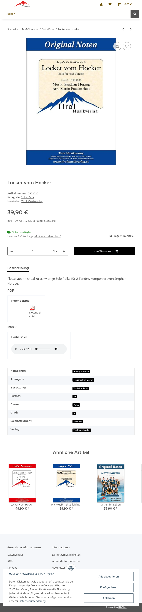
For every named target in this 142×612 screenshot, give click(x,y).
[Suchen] (135, 14)
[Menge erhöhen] (64, 251)
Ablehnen (109, 598)
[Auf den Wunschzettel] (127, 46)
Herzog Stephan (81, 371)
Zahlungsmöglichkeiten (66, 554)
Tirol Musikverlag (81, 430)
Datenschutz (15, 554)
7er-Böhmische (80, 388)
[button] (101, 4)
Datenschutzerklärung (32, 601)
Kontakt (12, 567)
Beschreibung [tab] (18, 268)
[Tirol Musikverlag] (22, 4)
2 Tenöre (77, 421)
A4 (74, 396)
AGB (10, 561)
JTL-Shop (122, 607)
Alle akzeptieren (109, 576)
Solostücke (27, 197)
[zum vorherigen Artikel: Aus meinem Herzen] (123, 29)
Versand (38, 220)
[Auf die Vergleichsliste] (117, 46)
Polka (76, 405)
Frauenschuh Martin (83, 380)
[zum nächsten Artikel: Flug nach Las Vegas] (131, 29)
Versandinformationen (66, 561)
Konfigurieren (108, 587)
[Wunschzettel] (110, 4)
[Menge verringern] (12, 251)
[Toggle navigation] (9, 2)
